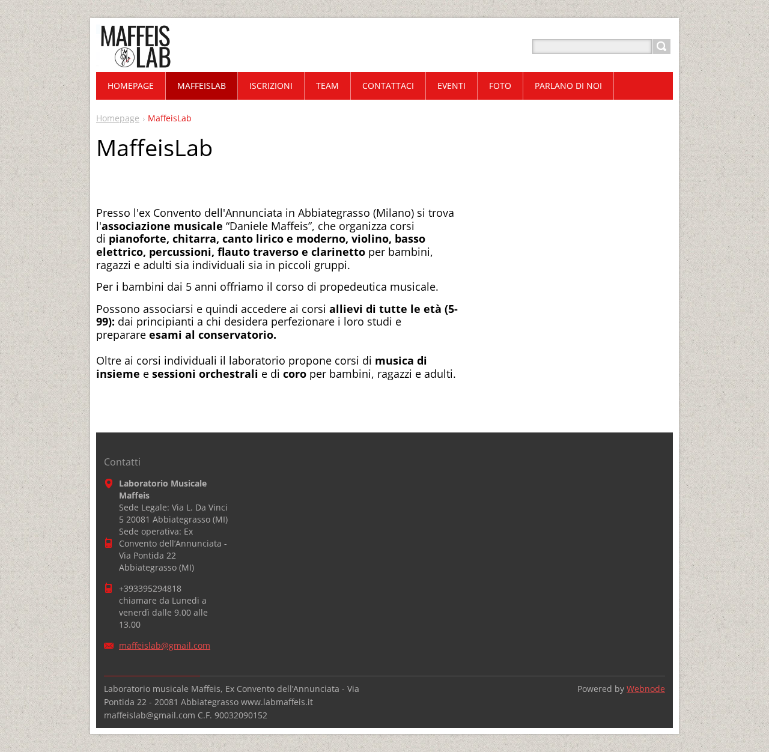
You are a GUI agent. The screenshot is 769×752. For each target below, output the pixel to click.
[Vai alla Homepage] (134, 61)
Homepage (117, 118)
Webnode (646, 688)
